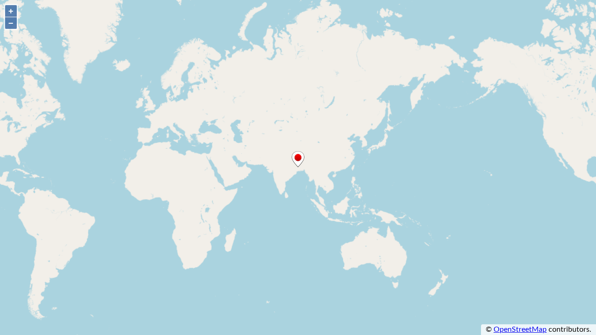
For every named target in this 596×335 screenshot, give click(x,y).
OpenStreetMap (520, 329)
